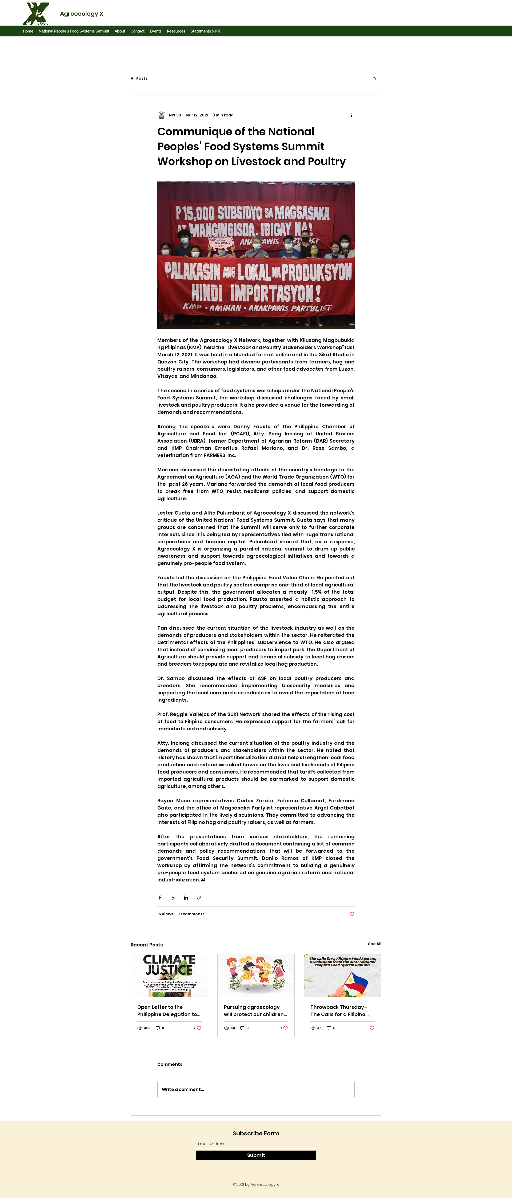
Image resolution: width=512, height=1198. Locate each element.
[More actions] (351, 115)
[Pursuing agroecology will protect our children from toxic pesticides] (256, 975)
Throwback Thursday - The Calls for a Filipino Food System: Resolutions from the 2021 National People (342, 1011)
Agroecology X (81, 14)
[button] (74, 31)
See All (374, 943)
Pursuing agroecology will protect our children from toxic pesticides (254, 1011)
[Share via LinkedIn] (186, 897)
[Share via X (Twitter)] (172, 897)
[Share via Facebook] (159, 897)
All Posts (139, 78)
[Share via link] (199, 897)
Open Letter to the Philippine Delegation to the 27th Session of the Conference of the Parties (167, 1011)
